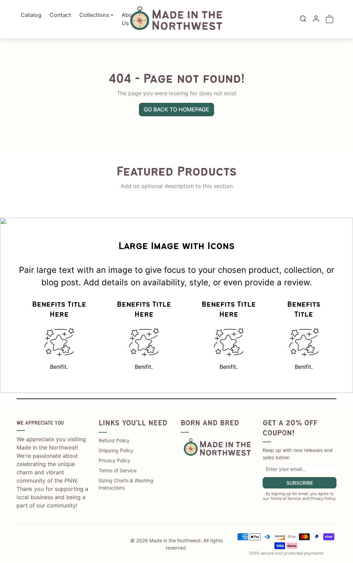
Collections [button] (94, 14)
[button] (303, 18)
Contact (60, 14)
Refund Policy (114, 440)
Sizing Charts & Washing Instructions (126, 484)
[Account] (316, 18)
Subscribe (299, 483)
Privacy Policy (114, 460)
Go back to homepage (176, 109)
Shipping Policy (116, 450)
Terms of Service (118, 470)
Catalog (31, 14)
